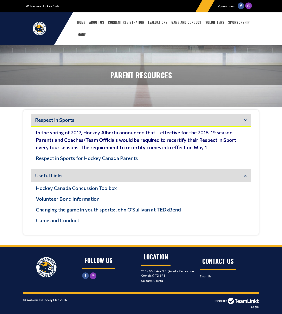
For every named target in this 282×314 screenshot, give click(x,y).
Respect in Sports (54, 120)
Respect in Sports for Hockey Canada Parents (87, 158)
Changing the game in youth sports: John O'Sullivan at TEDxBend (108, 210)
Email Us (205, 276)
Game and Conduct (186, 22)
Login (255, 306)
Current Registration (126, 22)
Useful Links (49, 175)
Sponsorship (239, 22)
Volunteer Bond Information (68, 199)
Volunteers (214, 22)
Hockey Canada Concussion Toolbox (76, 188)
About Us (96, 22)
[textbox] (141, 171)
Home (81, 22)
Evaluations (158, 22)
